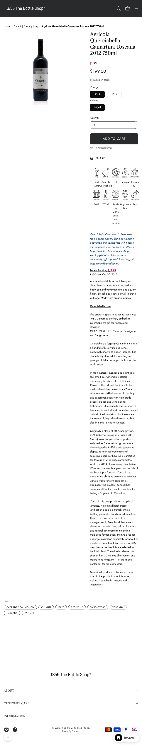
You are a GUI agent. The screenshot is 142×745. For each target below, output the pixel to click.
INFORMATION (14, 716)
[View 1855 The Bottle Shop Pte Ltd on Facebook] (15, 729)
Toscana (118, 607)
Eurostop (76, 731)
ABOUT (9, 690)
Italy (61, 607)
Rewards (130, 738)
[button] (118, 8)
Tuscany (12, 613)
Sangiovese (98, 607)
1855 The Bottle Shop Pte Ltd (75, 727)
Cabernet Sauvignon (20, 607)
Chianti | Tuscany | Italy (26, 26)
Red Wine (77, 607)
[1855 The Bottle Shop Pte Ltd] (26, 8)
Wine (28, 613)
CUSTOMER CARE (16, 703)
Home (7, 26)
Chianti (46, 607)
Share (100, 158)
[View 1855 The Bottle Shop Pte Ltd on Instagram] (6, 729)
